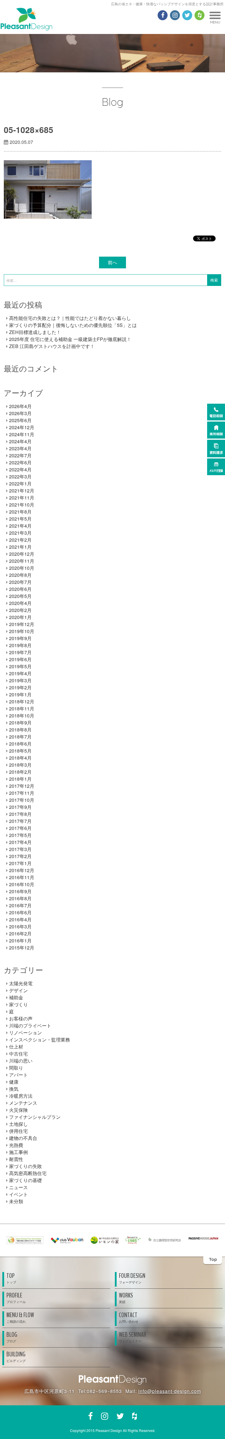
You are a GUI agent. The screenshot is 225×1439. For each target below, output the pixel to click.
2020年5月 (20, 596)
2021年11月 (21, 497)
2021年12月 (21, 490)
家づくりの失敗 (25, 1166)
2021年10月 (21, 504)
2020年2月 (20, 610)
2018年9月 (20, 722)
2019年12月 (21, 624)
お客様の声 (21, 1018)
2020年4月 (20, 603)
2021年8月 (20, 511)
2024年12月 (21, 427)
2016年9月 (20, 891)
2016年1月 (20, 940)
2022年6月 (20, 462)
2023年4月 (20, 448)
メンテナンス (23, 1102)
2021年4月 (20, 525)
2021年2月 (20, 539)
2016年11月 (21, 877)
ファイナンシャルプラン (35, 1117)
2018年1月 (20, 778)
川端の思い (21, 1060)
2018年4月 (20, 757)
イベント (18, 1194)
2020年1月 (20, 617)
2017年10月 (21, 800)
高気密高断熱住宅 (28, 1173)
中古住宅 (18, 1053)
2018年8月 (20, 729)
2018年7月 (20, 736)
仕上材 (16, 1046)
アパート (18, 1074)
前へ (112, 262)
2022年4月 (20, 469)
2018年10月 (21, 715)
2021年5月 (20, 518)
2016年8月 (20, 898)
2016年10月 (21, 884)
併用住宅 (18, 1131)
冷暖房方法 (21, 1095)
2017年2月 (20, 856)
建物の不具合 (23, 1138)
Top (213, 1259)
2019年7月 (20, 652)
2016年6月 (20, 912)
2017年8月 (20, 814)
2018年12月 (21, 701)
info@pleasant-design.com (169, 1391)
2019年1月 (20, 694)
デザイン (18, 990)
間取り (16, 1067)
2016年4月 (20, 919)
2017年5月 (20, 835)
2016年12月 (21, 870)
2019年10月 (21, 631)
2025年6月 (20, 420)
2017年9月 (20, 807)
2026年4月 (20, 406)
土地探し (18, 1124)
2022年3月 (20, 476)
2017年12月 (21, 785)
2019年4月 (20, 673)
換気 (13, 1088)
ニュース (18, 1187)
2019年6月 (20, 659)
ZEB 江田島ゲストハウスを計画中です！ (52, 346)
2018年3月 (20, 764)
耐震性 (16, 1159)
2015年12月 (21, 947)
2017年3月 (20, 849)
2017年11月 (21, 793)
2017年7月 (20, 821)
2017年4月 (20, 842)
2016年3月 (20, 926)
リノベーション (25, 1032)
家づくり (18, 1004)
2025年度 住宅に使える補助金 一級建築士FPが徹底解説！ (70, 339)
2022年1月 (20, 483)
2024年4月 (20, 441)
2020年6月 (20, 589)
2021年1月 (20, 546)
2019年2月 (20, 687)
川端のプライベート (30, 1025)
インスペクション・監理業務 (39, 1039)
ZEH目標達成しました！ (35, 332)
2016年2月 (20, 933)
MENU (215, 22)
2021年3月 (20, 532)
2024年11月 (21, 434)
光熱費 (16, 1145)
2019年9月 (20, 638)
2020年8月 (20, 575)
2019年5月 (20, 666)
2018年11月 (21, 708)
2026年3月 (20, 413)
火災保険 (18, 1109)
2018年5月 (20, 750)
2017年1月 (20, 863)
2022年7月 (20, 455)
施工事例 (18, 1152)
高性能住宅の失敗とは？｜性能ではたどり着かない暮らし (70, 318)
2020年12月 (21, 553)
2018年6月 (20, 743)
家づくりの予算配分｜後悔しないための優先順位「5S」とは (73, 325)
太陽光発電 (21, 983)
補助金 (16, 997)
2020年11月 (21, 560)
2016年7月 (20, 905)
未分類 (16, 1201)
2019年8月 (20, 645)
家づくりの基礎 (25, 1180)
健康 (13, 1081)
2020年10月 (21, 568)
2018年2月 (20, 771)
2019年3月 (20, 680)
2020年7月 (20, 582)
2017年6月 (20, 828)
